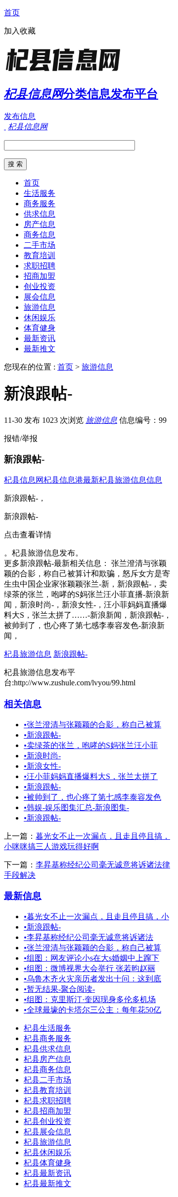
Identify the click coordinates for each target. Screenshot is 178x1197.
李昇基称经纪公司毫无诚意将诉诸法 (88, 937)
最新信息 (23, 896)
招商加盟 (39, 276)
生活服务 (39, 193)
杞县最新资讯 (47, 1173)
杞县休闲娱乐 (47, 1152)
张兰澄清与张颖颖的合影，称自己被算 (92, 724)
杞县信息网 (24, 480)
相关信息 (23, 704)
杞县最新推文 (47, 1183)
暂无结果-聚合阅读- (59, 989)
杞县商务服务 (47, 1038)
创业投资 (39, 286)
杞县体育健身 (47, 1163)
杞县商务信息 (47, 1069)
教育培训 (39, 255)
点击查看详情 (27, 534)
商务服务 (39, 203)
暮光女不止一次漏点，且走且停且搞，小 (96, 916)
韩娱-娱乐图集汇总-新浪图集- (76, 807)
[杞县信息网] (66, 71)
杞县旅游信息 (27, 654)
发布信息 (20, 116)
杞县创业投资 (47, 1121)
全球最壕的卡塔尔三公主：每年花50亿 (92, 1010)
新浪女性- (42, 766)
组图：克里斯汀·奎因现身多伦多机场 (90, 999)
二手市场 (39, 245)
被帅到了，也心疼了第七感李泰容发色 (92, 797)
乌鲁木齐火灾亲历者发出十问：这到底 (92, 978)
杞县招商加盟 (47, 1111)
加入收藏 (20, 31)
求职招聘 (39, 266)
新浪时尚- (42, 755)
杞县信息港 (63, 480)
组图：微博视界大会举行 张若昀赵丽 (89, 968)
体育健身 (39, 328)
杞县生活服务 (47, 1028)
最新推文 (39, 348)
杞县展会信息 (47, 1131)
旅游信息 (39, 307)
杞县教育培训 (47, 1090)
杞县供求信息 (47, 1049)
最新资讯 (39, 338)
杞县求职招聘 (47, 1100)
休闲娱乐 (39, 317)
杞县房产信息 (47, 1059)
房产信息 (39, 224)
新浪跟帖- (70, 654)
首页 (12, 12)
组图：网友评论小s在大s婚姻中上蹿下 (91, 958)
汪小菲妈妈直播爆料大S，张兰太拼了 (91, 776)
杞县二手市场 (47, 1080)
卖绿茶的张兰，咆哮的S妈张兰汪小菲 (91, 745)
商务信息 (39, 234)
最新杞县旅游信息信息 (122, 480)
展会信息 (39, 297)
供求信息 (39, 214)
